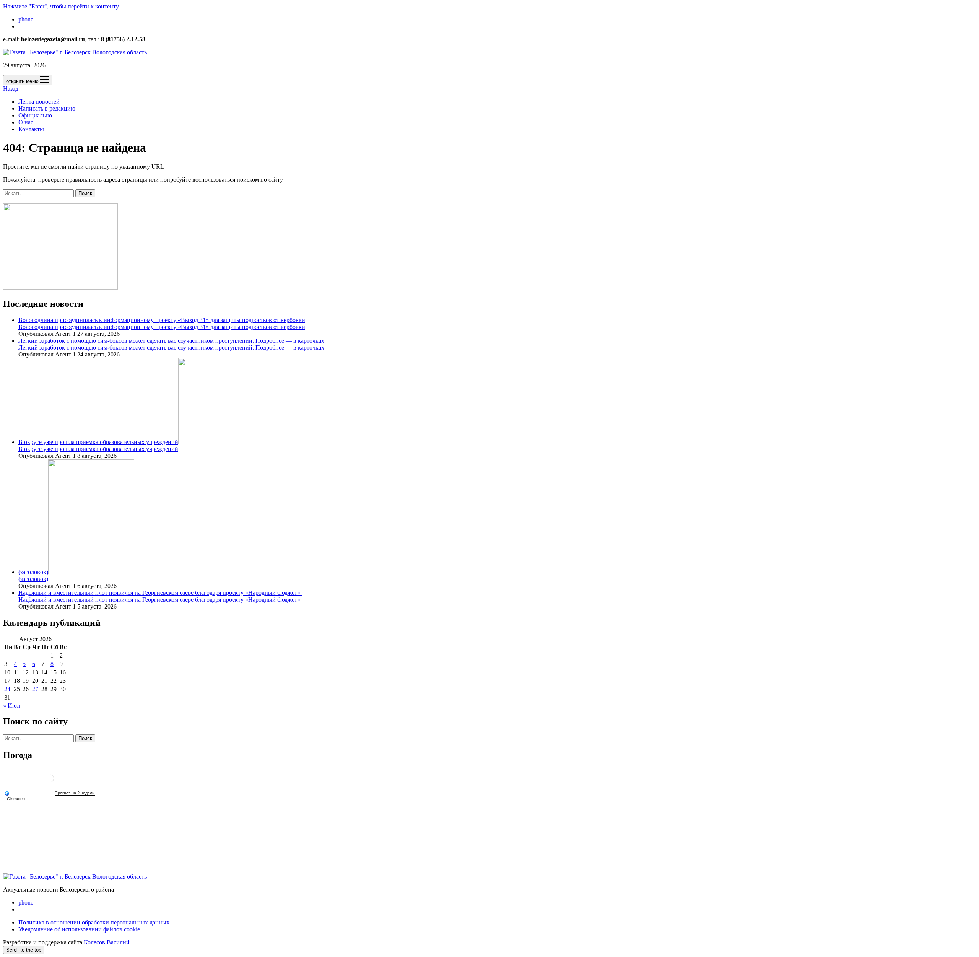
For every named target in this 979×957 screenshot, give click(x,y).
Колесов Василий (107, 942)
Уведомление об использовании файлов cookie (79, 929)
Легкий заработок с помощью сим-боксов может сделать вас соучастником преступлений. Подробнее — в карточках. (172, 340)
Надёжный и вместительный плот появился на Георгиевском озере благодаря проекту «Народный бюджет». (160, 592)
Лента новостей (39, 101)
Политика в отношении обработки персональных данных (93, 922)
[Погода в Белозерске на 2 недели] (75, 793)
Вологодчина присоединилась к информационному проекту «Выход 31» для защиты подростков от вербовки (161, 320)
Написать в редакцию (46, 108)
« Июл (11, 705)
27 (35, 689)
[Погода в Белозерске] (50, 781)
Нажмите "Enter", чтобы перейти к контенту (61, 6)
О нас (25, 122)
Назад (10, 88)
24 (7, 689)
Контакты (31, 129)
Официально (35, 115)
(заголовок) (33, 572)
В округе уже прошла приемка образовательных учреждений (98, 442)
